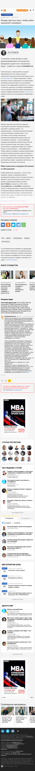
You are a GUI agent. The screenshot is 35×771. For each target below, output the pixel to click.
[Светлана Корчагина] (16, 453)
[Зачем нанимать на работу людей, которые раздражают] (21, 711)
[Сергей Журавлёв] (29, 447)
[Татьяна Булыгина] (29, 453)
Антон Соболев (11, 492)
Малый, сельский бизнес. (15, 609)
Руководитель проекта (15, 578)
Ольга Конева (11, 550)
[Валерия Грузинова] (10, 453)
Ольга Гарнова (5, 313)
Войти (5, 390)
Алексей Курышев (12, 503)
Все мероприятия (17, 599)
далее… (28, 372)
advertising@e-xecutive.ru (12, 745)
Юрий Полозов (6, 309)
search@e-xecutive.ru (16, 742)
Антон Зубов (21, 302)
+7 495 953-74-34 (18, 751)
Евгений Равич (11, 483)
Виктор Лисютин (12, 536)
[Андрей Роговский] (4, 453)
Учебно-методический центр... (15, 583)
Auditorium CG (11, 591)
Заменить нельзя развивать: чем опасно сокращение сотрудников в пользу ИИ (20, 472)
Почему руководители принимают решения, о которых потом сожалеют (19, 554)
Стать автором (22, 10)
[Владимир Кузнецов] (16, 447)
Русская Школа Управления (15, 568)
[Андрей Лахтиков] (22, 447)
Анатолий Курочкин (14, 306)
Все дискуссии (17, 654)
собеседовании (7, 78)
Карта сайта (4, 749)
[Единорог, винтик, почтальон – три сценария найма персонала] (7, 711)
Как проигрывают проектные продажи (19, 526)
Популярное (9, 518)
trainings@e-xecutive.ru (18, 743)
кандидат (27, 238)
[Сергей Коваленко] (4, 459)
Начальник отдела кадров (16, 570)
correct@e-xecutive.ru (11, 260)
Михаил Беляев (11, 543)
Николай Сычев (11, 474)
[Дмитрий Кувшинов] (10, 447)
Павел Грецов (25, 308)
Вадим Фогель (11, 622)
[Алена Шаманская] (22, 453)
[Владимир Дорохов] (22, 459)
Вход (30, 10)
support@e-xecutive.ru (12, 747)
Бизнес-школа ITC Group (14, 576)
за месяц (17, 523)
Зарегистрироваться (22, 214)
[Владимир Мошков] (10, 459)
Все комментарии (17, 512)
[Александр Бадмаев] (29, 459)
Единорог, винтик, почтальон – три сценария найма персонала (7, 720)
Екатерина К (27, 309)
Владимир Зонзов (17, 313)
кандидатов (28, 92)
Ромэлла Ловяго (17, 309)
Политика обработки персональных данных (12, 740)
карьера (8, 238)
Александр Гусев (14, 308)
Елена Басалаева (12, 645)
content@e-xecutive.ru (11, 746)
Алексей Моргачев (12, 528)
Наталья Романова (12, 556)
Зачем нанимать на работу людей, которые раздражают (21, 720)
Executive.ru (29, 736)
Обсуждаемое (26, 518)
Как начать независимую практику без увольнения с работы (19, 547)
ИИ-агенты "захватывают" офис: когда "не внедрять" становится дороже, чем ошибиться (19, 619)
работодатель (6, 241)
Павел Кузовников (15, 304)
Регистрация (33, 10)
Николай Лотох (25, 311)
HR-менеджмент (6, 282)
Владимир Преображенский (10, 311)
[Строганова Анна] (4, 447)
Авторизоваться (8, 214)
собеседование (17, 238)
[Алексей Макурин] (16, 459)
